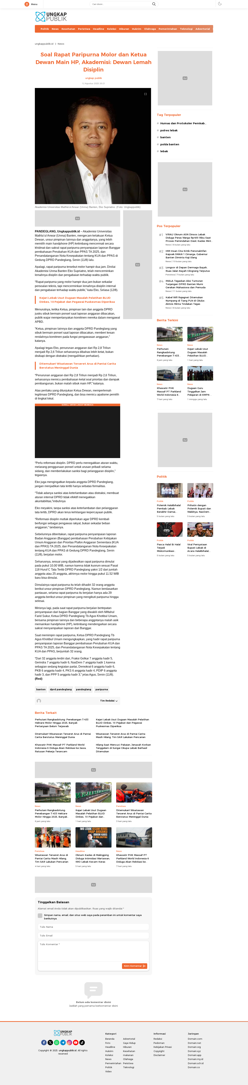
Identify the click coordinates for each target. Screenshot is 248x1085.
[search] (154, 4)
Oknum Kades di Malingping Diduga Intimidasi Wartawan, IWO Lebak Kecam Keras (93, 858)
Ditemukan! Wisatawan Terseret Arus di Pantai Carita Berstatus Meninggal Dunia (77, 365)
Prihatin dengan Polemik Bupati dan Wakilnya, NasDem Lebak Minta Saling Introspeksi (199, 512)
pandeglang (83, 689)
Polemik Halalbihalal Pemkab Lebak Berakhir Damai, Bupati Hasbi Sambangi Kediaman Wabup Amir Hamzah (169, 513)
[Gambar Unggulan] (93, 203)
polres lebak (169, 130)
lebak (164, 151)
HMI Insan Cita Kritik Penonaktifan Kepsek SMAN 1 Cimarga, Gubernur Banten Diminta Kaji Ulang (187, 254)
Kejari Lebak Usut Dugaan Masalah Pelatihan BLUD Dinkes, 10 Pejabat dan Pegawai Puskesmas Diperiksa (77, 299)
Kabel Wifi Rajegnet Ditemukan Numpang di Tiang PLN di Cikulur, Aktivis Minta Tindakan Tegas (185, 300)
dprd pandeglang (61, 689)
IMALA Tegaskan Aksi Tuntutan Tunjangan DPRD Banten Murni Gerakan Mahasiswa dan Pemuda (186, 284)
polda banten (169, 144)
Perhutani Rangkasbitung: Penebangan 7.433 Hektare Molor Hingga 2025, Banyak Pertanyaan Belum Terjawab (61, 722)
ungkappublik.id (44, 43)
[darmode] (220, 3)
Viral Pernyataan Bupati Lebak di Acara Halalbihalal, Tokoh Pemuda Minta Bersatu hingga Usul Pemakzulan (200, 552)
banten (41, 689)
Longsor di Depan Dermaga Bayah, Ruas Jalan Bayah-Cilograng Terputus (188, 269)
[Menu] (27, 4)
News (61, 43)
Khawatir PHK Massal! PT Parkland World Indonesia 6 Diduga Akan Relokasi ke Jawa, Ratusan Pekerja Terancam (60, 748)
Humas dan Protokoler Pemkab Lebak (182, 125)
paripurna (101, 689)
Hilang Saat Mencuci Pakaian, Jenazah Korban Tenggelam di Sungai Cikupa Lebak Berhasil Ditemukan (123, 748)
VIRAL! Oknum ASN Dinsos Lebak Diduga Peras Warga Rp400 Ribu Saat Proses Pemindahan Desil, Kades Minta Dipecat (189, 239)
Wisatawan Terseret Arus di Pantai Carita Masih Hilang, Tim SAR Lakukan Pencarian (120, 735)
